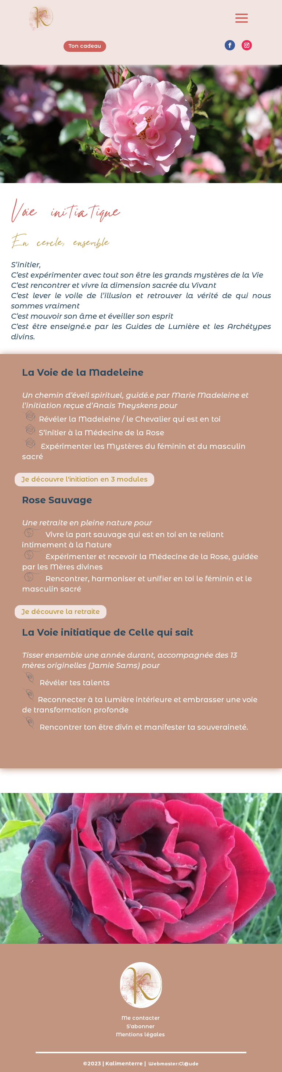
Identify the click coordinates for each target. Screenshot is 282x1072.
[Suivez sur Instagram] (247, 45)
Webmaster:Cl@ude (173, 1063)
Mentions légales (140, 1034)
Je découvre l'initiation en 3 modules (84, 479)
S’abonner (140, 1026)
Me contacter (141, 1018)
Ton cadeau (85, 46)
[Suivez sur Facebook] (230, 45)
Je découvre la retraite (60, 612)
